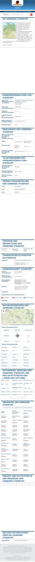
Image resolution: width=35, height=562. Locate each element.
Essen (25, 388)
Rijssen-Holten (18, 297)
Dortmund (15, 387)
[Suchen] (31, 14)
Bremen (3, 391)
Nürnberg (3, 394)
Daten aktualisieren (8, 45)
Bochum (25, 394)
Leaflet (13, 324)
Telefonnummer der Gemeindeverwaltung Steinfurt (15, 160)
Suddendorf (4, 362)
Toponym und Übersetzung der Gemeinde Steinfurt (13, 243)
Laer (28, 335)
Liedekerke (6, 297)
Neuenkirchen (28, 330)
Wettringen (6, 330)
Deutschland (18, 186)
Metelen (25, 347)
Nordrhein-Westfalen (20, 189)
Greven (14, 362)
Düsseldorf (26, 383)
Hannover (25, 391)
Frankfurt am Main (17, 383)
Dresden (14, 391)
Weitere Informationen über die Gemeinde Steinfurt (15, 535)
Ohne (13, 357)
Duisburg (14, 394)
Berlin (2, 380)
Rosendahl (15, 360)
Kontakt (20, 557)
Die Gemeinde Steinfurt (15, 19)
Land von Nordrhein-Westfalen (10, 11)
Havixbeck (26, 362)
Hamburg (14, 380)
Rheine (25, 357)
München (25, 380)
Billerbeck (25, 360)
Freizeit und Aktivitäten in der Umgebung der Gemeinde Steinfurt (17, 478)
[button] (3, 311)
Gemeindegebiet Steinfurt (17, 269)
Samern (14, 365)
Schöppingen (4, 350)
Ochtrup (14, 354)
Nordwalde (4, 354)
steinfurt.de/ (18, 116)
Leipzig (3, 388)
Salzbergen (4, 365)
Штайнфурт (15, 250)
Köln (2, 384)
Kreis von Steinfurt (22, 11)
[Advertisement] (17, 70)
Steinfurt (17, 8)
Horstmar (6, 341)
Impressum (17, 555)
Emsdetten (26, 354)
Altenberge (4, 357)
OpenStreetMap (24, 324)
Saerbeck (25, 365)
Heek (2, 360)
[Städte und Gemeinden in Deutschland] (17, 3)
